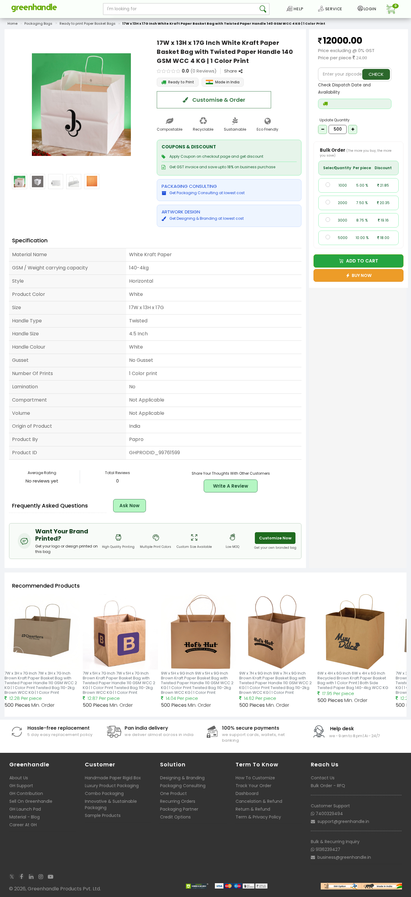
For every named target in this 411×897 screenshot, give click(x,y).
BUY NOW (361, 275)
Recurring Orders (177, 801)
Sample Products (103, 815)
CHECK (376, 74)
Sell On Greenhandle (30, 801)
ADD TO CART (361, 261)
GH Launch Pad (25, 809)
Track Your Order (253, 786)
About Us (18, 778)
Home (12, 23)
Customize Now (275, 538)
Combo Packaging (104, 793)
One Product (173, 793)
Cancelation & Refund (259, 801)
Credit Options (175, 817)
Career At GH (23, 825)
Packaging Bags (38, 23)
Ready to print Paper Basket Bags (88, 23)
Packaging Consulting (183, 786)
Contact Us (323, 778)
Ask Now (129, 505)
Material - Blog (24, 817)
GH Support (21, 786)
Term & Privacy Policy (258, 817)
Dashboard (247, 793)
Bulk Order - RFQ (328, 786)
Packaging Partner (179, 809)
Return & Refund (253, 809)
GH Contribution (26, 793)
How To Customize (255, 778)
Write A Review (230, 486)
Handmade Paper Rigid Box (113, 778)
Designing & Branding (182, 778)
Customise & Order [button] (218, 100)
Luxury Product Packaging (112, 786)
